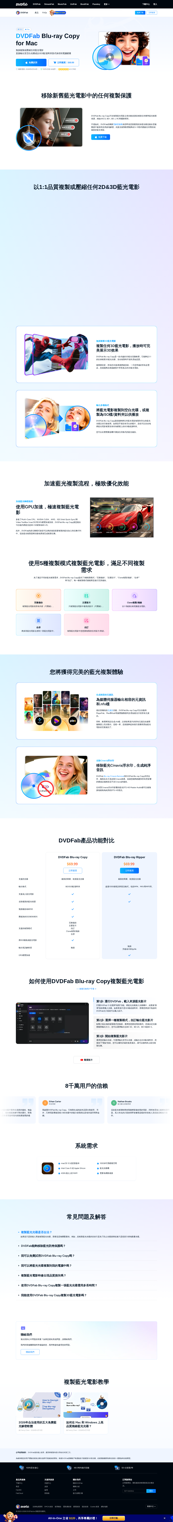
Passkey (96, 4)
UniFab (73, 4)
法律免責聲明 (37, 1507)
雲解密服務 (118, 124)
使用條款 (58, 1507)
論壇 (46, 1490)
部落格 (46, 1493)
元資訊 (110, 710)
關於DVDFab (77, 1483)
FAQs (44, 13)
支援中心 (47, 1483)
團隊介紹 (76, 1487)
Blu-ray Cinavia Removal (114, 776)
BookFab (84, 4)
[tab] (20, 29)
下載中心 (146, 4)
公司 (74, 1490)
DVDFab (36, 4)
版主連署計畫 (78, 1493)
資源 (46, 1487)
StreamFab (49, 4)
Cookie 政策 (94, 1507)
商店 (17, 1487)
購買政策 (76, 1507)
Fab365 (18, 1490)
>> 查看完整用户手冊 (85, 989)
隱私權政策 (67, 1507)
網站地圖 (104, 1507)
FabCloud (19, 1493)
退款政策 (85, 1507)
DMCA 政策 (48, 1507)
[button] (140, 13)
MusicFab (62, 4)
